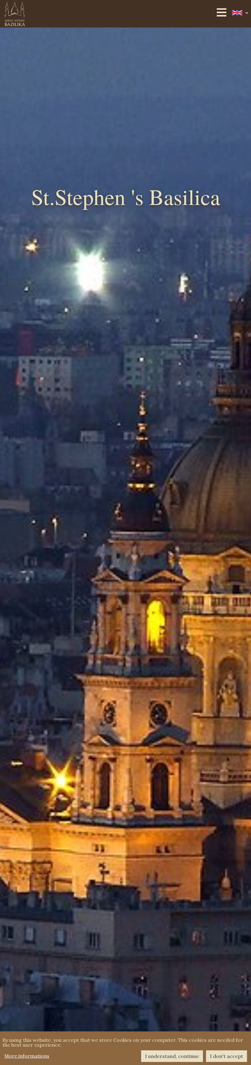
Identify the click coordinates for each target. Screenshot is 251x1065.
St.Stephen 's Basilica (125, 199)
